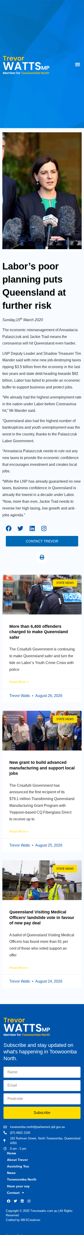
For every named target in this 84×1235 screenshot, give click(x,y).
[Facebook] (9, 528)
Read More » (19, 682)
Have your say (18, 1186)
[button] (78, 64)
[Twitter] (20, 528)
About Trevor (17, 1160)
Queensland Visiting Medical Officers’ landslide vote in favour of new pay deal (41, 917)
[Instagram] (44, 528)
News (11, 1173)
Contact (13, 1193)
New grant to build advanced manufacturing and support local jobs (42, 768)
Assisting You (18, 1166)
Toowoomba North (21, 1179)
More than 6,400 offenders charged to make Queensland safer (38, 632)
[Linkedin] (32, 528)
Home (11, 1153)
